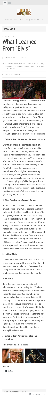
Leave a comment (13, 74)
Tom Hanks (10, 69)
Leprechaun (23, 66)
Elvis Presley (11, 66)
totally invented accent (18, 187)
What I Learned (19, 58)
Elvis (41, 63)
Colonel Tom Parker (28, 63)
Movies (9, 58)
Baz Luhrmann (12, 63)
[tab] (5, 3)
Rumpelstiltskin (37, 66)
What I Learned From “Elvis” (19, 45)
